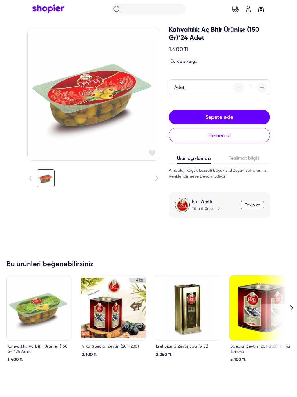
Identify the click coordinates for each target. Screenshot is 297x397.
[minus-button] (238, 87)
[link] (39, 318)
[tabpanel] (219, 173)
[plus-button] (262, 87)
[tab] (194, 160)
